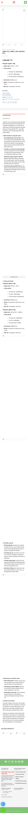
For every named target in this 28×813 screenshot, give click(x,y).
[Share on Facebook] (9, 761)
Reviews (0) (6, 118)
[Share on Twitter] (12, 761)
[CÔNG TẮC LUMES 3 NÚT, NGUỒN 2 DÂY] (7, 109)
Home (3, 49)
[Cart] (25, 2)
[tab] (14, 115)
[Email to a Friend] (15, 761)
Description (7, 115)
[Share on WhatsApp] (5, 761)
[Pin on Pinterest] (13, 102)
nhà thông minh (16, 99)
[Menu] (2, 2)
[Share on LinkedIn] (16, 102)
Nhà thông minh (11, 49)
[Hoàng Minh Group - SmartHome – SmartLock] (14, 2)
